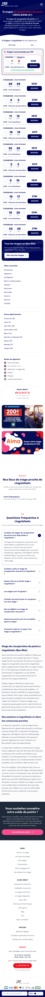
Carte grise (22, 908)
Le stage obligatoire (22, 896)
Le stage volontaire (22, 892)
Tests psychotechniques (22, 904)
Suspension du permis (22, 884)
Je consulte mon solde (21, 832)
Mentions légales (22, 931)
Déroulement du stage (22, 872)
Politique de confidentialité (22, 939)
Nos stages (22, 860)
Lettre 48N (22, 900)
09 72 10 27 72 (22, 393)
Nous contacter (22, 919)
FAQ (22, 916)
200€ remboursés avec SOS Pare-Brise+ (23, 70)
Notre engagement (22, 868)
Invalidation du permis (22, 888)
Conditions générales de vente (22, 935)
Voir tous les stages (15, 255)
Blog (22, 912)
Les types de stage (22, 856)
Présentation (23, 864)
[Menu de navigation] (41, 4)
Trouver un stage (22, 852)
